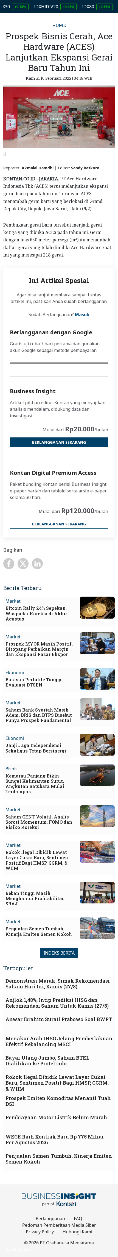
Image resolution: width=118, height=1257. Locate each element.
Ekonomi (14, 672)
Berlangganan (50, 1218)
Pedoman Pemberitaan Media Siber (59, 1225)
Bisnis (11, 769)
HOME (59, 25)
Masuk (82, 315)
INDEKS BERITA (59, 953)
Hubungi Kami (77, 1232)
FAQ (78, 1218)
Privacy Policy (40, 1232)
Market (13, 601)
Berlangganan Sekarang (59, 442)
